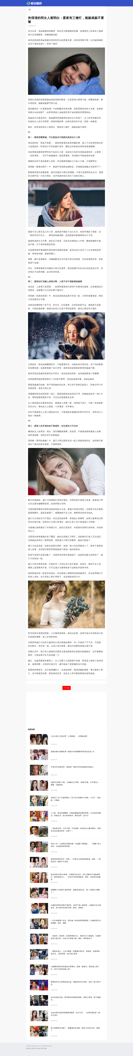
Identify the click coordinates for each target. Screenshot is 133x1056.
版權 (45, 1048)
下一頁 (66, 688)
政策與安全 (35, 1048)
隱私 (42, 1048)
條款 (39, 1048)
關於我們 (28, 1048)
